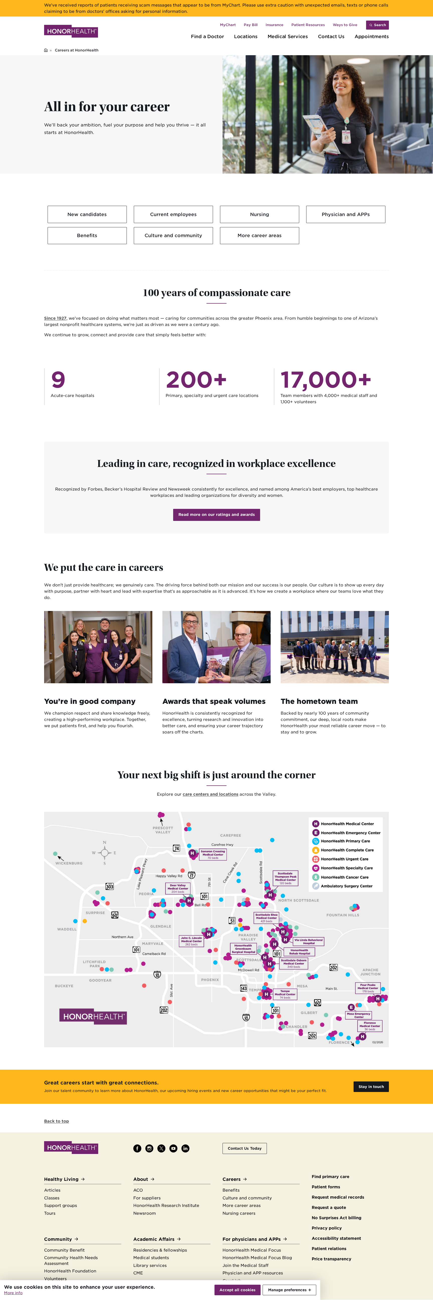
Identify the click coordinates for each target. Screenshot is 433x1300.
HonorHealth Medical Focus (252, 1250)
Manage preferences (287, 1290)
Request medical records (338, 1197)
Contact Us (331, 36)
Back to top (56, 1121)
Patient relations (329, 1248)
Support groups (60, 1205)
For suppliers (147, 1198)
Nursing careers (239, 1213)
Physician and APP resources (253, 1273)
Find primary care (330, 1176)
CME (138, 1273)
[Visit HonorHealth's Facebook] (137, 1148)
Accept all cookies (238, 1290)
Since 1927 (55, 318)
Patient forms (326, 1187)
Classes (51, 1198)
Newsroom (144, 1213)
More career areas (260, 235)
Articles (52, 1190)
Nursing (259, 214)
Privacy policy (327, 1228)
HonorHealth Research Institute (166, 1205)
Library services (150, 1265)
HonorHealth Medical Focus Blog (257, 1257)
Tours (49, 1213)
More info (13, 1293)
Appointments (372, 36)
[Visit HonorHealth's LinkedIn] (185, 1148)
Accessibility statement (336, 1238)
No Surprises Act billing (336, 1217)
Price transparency (331, 1259)
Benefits (87, 235)
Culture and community (173, 235)
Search (380, 25)
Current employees (173, 214)
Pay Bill (251, 25)
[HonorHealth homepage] (71, 32)
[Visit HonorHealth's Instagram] (149, 1148)
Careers (232, 1179)
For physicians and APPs (252, 1239)
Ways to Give (345, 25)
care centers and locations (210, 794)
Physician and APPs (346, 214)
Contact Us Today (245, 1148)
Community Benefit (64, 1250)
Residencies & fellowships (160, 1250)
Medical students (151, 1257)
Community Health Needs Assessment (71, 1260)
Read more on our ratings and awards (216, 514)
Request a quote (329, 1207)
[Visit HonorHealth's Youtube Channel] (173, 1148)
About (140, 1179)
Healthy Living (61, 1179)
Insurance (274, 25)
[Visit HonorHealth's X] (161, 1148)
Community (58, 1239)
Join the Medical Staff (245, 1265)
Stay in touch (371, 1086)
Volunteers (55, 1278)
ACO (138, 1190)
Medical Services (288, 36)
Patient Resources (308, 25)
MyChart (228, 25)
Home (46, 50)
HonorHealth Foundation (70, 1271)
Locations (246, 36)
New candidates (87, 214)
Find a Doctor (207, 36)
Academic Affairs (153, 1239)
